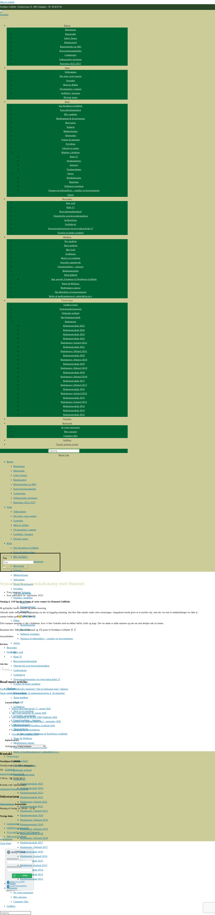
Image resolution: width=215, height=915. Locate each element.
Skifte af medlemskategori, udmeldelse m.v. (36, 752)
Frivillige (18, 588)
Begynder (12, 647)
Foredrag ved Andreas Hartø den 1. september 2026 (36, 721)
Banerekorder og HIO (24, 484)
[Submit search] (33, 913)
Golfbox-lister (20, 761)
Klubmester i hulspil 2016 (33, 856)
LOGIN (24, 876)
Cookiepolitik (13, 824)
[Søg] (4, 567)
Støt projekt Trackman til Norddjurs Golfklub (43, 733)
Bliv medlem (20, 557)
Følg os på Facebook (16, 836)
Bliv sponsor (20, 897)
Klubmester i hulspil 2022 (33, 801)
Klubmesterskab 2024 (31, 788)
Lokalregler (19, 493)
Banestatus (19, 466)
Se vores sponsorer (23, 892)
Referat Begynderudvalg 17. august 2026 (31, 708)
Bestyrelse (18, 566)
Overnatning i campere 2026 (25, 734)
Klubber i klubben (23, 597)
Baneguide (19, 470)
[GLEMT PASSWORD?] (8, 886)
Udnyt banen (20, 475)
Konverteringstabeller (24, 489)
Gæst (9, 507)
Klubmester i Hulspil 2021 (34, 811)
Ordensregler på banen (25, 498)
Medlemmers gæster (23, 743)
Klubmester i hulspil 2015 (33, 865)
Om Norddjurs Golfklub (26, 548)
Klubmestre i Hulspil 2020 (34, 820)
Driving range (20, 538)
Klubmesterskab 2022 (31, 797)
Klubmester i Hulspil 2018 (34, 838)
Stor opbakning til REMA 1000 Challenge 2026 (34, 717)
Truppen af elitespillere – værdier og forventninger (46, 638)
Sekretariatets (7, 804)
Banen (10, 461)
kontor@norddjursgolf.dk (12, 774)
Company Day (21, 901)
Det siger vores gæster (25, 516)
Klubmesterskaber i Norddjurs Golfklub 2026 (33, 725)
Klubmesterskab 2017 (31, 842)
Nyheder (11, 883)
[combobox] (18, 562)
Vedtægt (17, 570)
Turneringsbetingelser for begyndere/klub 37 (36, 679)
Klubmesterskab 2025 (31, 783)
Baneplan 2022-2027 (24, 502)
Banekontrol (19, 479)
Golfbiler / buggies (23, 534)
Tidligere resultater (30, 634)
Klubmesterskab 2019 (31, 824)
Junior (16, 643)
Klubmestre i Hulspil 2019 (34, 829)
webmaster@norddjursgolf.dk (14, 789)
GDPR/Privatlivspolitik (18, 828)
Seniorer (26, 592)
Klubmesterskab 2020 (31, 815)
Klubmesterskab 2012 (31, 879)
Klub (9, 543)
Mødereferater (20, 575)
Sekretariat (19, 579)
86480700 (9, 770)
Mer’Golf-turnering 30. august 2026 (29, 713)
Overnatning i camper (24, 529)
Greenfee (18, 520)
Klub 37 (17, 656)
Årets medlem (20, 697)
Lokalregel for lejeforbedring (26, 730)
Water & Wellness (22, 738)
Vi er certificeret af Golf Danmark (23, 832)
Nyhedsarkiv (11, 746)
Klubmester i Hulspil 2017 (34, 847)
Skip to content (7, 2)
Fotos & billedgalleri (24, 552)
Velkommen (19, 511)
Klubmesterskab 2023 (31, 792)
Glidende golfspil (22, 770)
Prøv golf (18, 652)
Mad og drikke (21, 525)
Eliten (16, 620)
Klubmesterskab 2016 (31, 851)
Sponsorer (12, 888)
